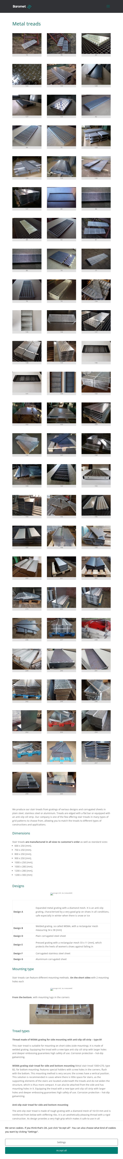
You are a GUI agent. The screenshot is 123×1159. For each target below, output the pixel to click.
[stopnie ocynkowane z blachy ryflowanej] (96, 422)
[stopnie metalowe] (96, 299)
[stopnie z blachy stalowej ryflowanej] (61, 453)
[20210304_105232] (26, 668)
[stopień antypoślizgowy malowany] (61, 483)
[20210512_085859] (61, 699)
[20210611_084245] (26, 730)
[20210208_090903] (61, 637)
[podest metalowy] (61, 329)
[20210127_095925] (96, 606)
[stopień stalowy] (96, 360)
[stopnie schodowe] (26, 52)
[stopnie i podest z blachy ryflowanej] (61, 422)
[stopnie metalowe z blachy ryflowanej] (96, 329)
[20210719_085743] (26, 791)
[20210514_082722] (96, 699)
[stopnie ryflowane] (26, 206)
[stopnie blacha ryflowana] (61, 83)
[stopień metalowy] (26, 329)
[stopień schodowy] (61, 299)
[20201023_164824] (26, 606)
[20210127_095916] (61, 606)
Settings (61, 1142)
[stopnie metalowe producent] (61, 114)
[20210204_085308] (26, 637)
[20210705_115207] (96, 760)
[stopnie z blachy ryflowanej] (61, 176)
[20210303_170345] (96, 637)
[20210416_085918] (61, 668)
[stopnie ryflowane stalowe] (26, 483)
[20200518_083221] (61, 791)
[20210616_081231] (61, 730)
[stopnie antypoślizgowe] (96, 391)
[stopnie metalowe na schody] (96, 514)
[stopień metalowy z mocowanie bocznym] (96, 483)
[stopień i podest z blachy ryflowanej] (26, 422)
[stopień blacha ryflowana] (96, 83)
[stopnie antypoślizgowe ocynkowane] (26, 453)
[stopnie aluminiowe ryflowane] (96, 453)
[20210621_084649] (26, 760)
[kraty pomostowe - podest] (61, 206)
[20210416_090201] (96, 668)
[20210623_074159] (61, 760)
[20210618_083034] (96, 730)
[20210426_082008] (26, 699)
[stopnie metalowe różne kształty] (61, 514)
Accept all (61, 1150)
